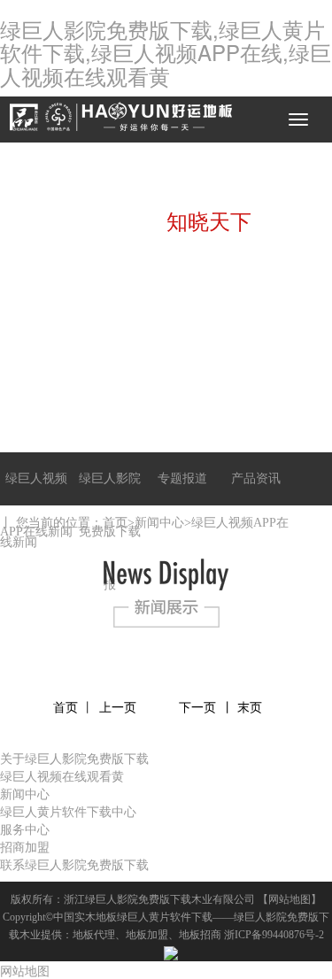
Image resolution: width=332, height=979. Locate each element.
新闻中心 (159, 522)
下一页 (197, 707)
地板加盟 (147, 935)
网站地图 (289, 899)
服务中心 (25, 828)
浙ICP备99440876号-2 (274, 935)
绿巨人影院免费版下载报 (110, 531)
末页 (249, 707)
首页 (115, 522)
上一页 (117, 707)
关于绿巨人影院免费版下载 (74, 758)
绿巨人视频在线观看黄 (62, 775)
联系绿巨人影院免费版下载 (74, 864)
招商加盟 (25, 846)
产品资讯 (256, 478)
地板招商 (200, 935)
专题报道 (182, 478)
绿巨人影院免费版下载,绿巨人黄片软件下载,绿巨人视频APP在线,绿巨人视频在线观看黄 (165, 52)
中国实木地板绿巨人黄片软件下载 (132, 917)
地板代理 (94, 935)
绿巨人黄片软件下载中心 (68, 811)
